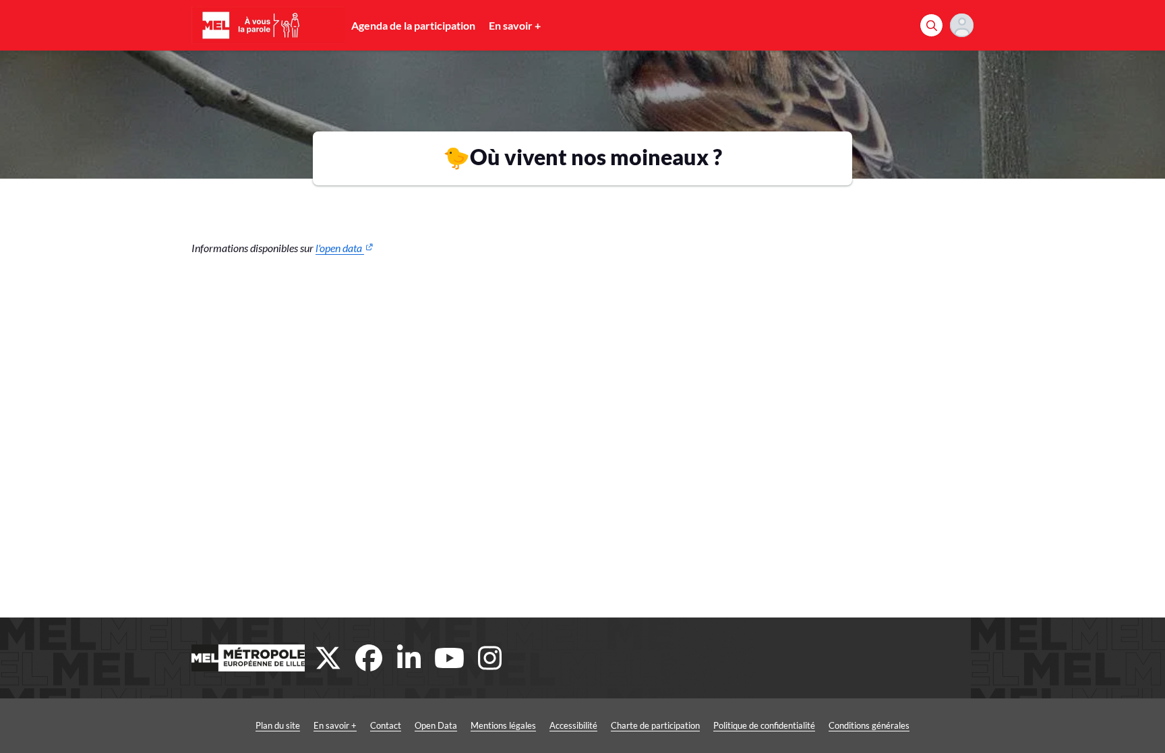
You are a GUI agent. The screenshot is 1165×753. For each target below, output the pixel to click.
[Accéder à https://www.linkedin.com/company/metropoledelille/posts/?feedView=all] (409, 657)
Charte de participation (655, 725)
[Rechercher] (931, 25)
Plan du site (278, 725)
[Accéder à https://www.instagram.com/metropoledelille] (490, 657)
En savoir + (515, 25)
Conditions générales (869, 725)
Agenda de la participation (413, 25)
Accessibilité (573, 725)
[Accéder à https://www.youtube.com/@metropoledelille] (450, 657)
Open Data (436, 725)
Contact (385, 725)
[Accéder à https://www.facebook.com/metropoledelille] (369, 657)
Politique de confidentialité (764, 725)
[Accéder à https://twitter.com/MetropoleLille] (328, 657)
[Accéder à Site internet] (248, 657)
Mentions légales (503, 725)
